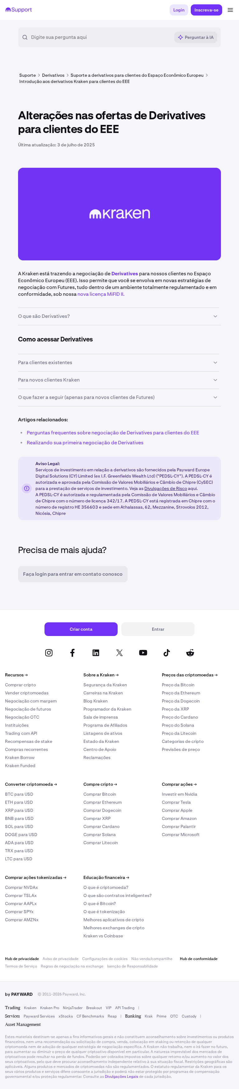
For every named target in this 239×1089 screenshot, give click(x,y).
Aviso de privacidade (60, 958)
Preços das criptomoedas (190, 675)
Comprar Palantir (179, 826)
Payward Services (39, 1016)
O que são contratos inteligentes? (117, 895)
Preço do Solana (178, 725)
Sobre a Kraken (101, 675)
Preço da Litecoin (179, 733)
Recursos (16, 675)
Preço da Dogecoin (181, 701)
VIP (108, 1007)
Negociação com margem (31, 701)
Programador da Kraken (107, 709)
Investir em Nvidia (179, 794)
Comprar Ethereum (102, 802)
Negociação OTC (22, 717)
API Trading (124, 1007)
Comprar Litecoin (100, 842)
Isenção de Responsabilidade (132, 966)
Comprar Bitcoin (99, 794)
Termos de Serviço (21, 966)
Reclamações (96, 757)
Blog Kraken (95, 701)
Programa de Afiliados (105, 725)
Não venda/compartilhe (151, 958)
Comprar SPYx (19, 911)
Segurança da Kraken (105, 685)
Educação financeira (106, 877)
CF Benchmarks (90, 1016)
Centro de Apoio (99, 749)
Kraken (30, 1007)
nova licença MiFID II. (100, 294)
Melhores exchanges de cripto (113, 928)
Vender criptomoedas (27, 693)
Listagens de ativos (102, 733)
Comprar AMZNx (22, 919)
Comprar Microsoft (181, 834)
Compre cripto (100, 784)
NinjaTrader (72, 1007)
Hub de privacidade (22, 958)
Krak (149, 1016)
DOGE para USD (21, 834)
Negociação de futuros (28, 709)
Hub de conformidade (199, 958)
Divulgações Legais (121, 1076)
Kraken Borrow (20, 757)
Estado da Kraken (101, 741)
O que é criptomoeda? (105, 887)
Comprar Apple (177, 810)
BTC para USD (19, 794)
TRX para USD (19, 850)
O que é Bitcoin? (99, 903)
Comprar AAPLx (21, 903)
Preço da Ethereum (181, 693)
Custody (189, 1016)
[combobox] (100, 37)
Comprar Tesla (176, 802)
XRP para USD (19, 810)
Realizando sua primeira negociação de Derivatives (85, 442)
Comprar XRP (96, 818)
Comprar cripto (20, 685)
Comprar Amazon (179, 818)
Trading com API (21, 733)
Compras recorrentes (26, 749)
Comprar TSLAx (21, 895)
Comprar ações (179, 784)
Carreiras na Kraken (103, 693)
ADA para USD (19, 842)
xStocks (66, 1016)
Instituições (17, 725)
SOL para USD (19, 826)
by (19, 994)
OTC (174, 1016)
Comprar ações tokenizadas (35, 877)
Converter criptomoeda (31, 784)
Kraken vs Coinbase (103, 936)
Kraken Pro (49, 1007)
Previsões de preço (181, 749)
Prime (161, 1016)
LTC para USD (18, 859)
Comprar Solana (99, 834)
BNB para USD (19, 818)
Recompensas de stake (28, 741)
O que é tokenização (104, 911)
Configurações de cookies (105, 958)
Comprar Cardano (101, 826)
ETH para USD (19, 802)
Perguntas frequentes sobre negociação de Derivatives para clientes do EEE (113, 432)
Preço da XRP (175, 709)
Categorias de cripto (183, 741)
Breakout (94, 1007)
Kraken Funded (20, 765)
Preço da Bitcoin (178, 685)
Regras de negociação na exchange (72, 966)
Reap (112, 1016)
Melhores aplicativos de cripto (113, 919)
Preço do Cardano (180, 717)
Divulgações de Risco (165, 488)
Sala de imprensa (100, 717)
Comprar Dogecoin (102, 810)
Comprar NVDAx (21, 887)
